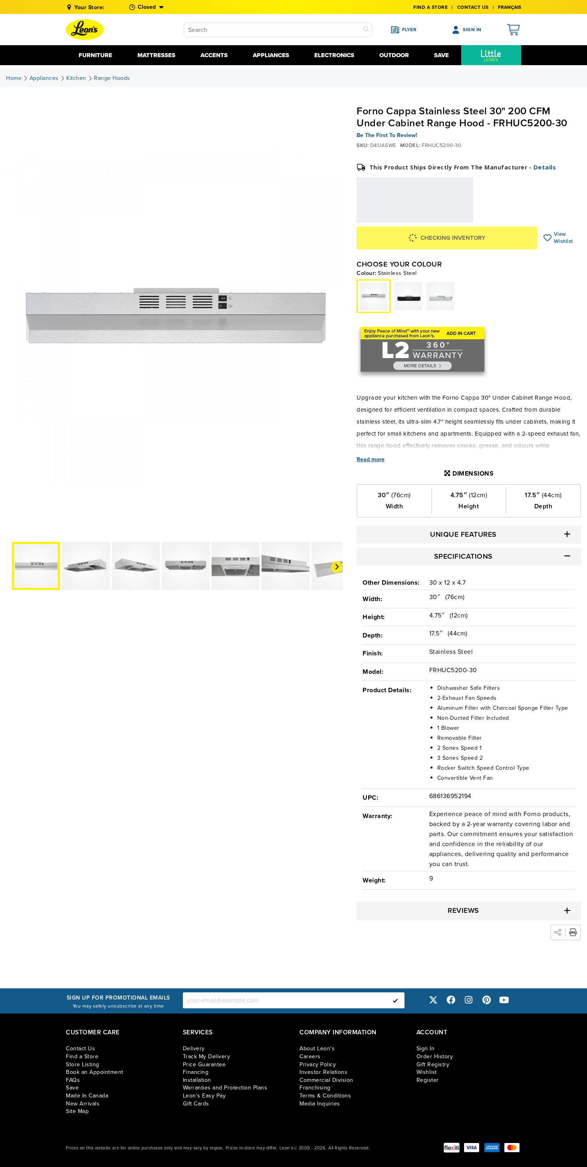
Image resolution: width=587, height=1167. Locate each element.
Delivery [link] (194, 1048)
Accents (214, 55)
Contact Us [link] (473, 7)
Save (441, 55)
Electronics (334, 55)
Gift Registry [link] (433, 1064)
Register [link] (427, 1080)
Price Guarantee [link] (204, 1064)
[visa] (472, 1148)
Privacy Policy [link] (317, 1064)
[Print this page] (573, 932)
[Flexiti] (452, 1148)
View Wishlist (547, 238)
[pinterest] (486, 1000)
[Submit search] (366, 30)
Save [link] (72, 1087)
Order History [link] (434, 1056)
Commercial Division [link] (326, 1080)
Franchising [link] (315, 1087)
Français (509, 7)
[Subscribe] (395, 1000)
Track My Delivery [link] (206, 1056)
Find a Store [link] (82, 1056)
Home (14, 78)
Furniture (95, 55)
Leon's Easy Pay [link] (204, 1095)
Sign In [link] (425, 1048)
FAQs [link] (73, 1080)
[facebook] (451, 1000)
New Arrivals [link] (82, 1103)
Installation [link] (197, 1080)
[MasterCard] (512, 1148)
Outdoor (394, 55)
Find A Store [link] (430, 7)
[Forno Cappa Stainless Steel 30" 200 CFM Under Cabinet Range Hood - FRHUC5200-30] (408, 296)
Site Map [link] (77, 1111)
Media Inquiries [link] (319, 1103)
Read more (371, 460)
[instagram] (469, 1000)
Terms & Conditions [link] (325, 1095)
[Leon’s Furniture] (85, 29)
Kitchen (76, 78)
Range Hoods (112, 78)
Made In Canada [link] (87, 1095)
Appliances (271, 55)
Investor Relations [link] (323, 1072)
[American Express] (492, 1148)
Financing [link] (196, 1072)
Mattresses (156, 55)
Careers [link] (310, 1056)
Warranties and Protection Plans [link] (225, 1087)
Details (544, 167)
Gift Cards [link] (196, 1103)
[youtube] (504, 1000)
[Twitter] (433, 1000)
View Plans (449, 216)
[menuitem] (491, 55)
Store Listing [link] (82, 1064)
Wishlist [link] (426, 1072)
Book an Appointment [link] (94, 1072)
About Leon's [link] (317, 1048)
